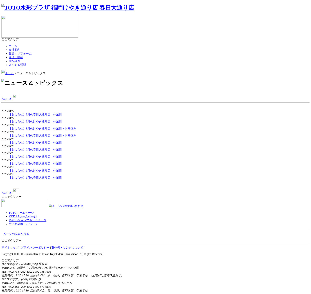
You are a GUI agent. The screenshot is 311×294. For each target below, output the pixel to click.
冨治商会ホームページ (23, 223)
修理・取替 (16, 57)
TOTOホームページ (21, 212)
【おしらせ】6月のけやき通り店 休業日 (35, 156)
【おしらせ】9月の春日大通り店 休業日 (35, 114)
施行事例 (14, 61)
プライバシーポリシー (35, 247)
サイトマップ (10, 247)
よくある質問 (17, 64)
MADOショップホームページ (27, 220)
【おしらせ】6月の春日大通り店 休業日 (35, 163)
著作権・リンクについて (67, 247)
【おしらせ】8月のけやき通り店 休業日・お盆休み (42, 128)
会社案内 (14, 49)
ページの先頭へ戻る (16, 233)
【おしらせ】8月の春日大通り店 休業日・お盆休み (42, 135)
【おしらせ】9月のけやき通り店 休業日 (35, 121)
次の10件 (7, 98)
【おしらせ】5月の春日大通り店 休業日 (35, 177)
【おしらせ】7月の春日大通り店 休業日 (35, 149)
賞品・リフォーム (20, 53)
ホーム (13, 45)
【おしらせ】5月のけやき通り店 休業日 (35, 170)
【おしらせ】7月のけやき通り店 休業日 (35, 142)
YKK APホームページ (23, 216)
